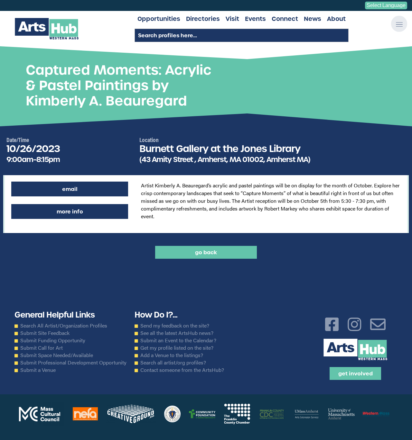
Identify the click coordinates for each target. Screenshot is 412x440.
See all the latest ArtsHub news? (176, 333)
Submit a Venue (38, 370)
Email (70, 189)
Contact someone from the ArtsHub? (182, 370)
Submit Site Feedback (45, 333)
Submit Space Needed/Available (56, 355)
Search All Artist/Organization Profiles (63, 325)
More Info (70, 211)
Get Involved (355, 373)
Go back (206, 252)
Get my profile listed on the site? (176, 347)
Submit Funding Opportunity (52, 340)
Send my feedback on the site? (174, 325)
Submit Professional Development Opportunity (73, 362)
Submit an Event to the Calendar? (178, 340)
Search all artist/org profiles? (173, 362)
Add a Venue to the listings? (171, 355)
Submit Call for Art (41, 347)
